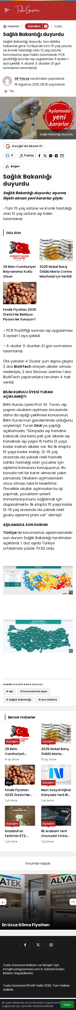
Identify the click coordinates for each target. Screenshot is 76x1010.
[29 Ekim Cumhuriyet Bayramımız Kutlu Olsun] (19, 259)
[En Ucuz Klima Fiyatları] (38, 902)
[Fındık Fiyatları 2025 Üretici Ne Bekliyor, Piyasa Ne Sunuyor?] (19, 302)
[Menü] (7, 10)
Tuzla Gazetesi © (16, 985)
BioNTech (22, 366)
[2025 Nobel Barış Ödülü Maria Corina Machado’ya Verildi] (56, 259)
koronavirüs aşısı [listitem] (33, 691)
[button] (46, 26)
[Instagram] (51, 945)
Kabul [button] (67, 1004)
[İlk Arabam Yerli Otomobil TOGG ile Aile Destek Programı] (56, 825)
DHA (38, 425)
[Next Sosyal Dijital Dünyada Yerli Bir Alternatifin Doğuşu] (56, 784)
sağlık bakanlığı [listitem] (18, 700)
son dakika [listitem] (47, 700)
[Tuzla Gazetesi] (27, 9)
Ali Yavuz (22, 78)
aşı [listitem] (9, 691)
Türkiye (10, 532)
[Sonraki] (73, 902)
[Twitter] (38, 945)
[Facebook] (25, 945)
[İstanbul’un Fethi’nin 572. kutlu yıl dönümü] (20, 825)
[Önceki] (3, 902)
